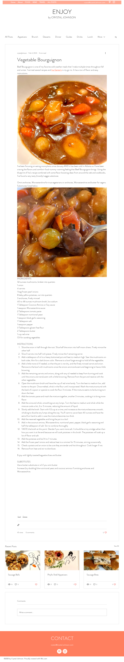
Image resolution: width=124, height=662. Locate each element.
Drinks (80, 36)
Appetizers (22, 36)
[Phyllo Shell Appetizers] (62, 560)
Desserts (46, 36)
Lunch (90, 36)
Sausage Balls (14, 574)
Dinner (58, 36)
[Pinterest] (109, 2)
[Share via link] (18, 525)
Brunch (35, 36)
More (100, 36)
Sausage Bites (93, 574)
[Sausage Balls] (22, 560)
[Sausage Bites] (101, 560)
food (19, 516)
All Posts (9, 36)
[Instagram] (113, 2)
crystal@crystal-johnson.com (94, 2)
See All (116, 546)
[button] (116, 37)
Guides (69, 36)
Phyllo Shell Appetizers (57, 574)
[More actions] (105, 53)
